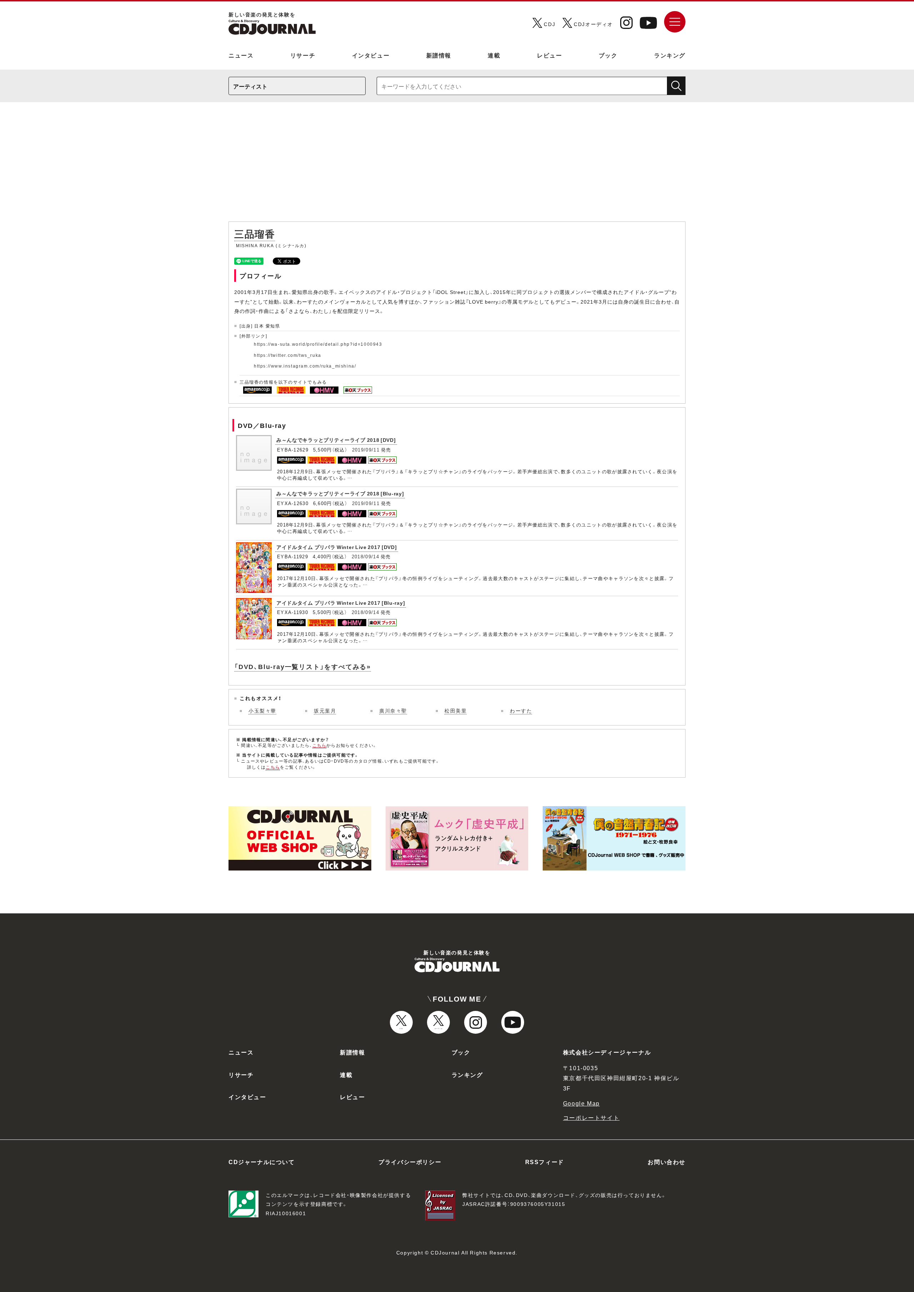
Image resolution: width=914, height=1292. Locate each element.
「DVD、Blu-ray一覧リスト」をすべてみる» (302, 666)
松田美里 (456, 710)
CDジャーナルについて (261, 1161)
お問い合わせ (667, 1161)
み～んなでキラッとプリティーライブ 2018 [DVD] (336, 439)
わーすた (521, 710)
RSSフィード (544, 1161)
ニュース (240, 55)
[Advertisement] (457, 165)
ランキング (670, 55)
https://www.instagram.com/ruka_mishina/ (305, 366)
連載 (494, 55)
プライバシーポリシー (409, 1161)
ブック (608, 55)
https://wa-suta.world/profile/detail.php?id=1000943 (318, 344)
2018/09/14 (365, 556)
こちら (319, 745)
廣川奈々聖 (393, 710)
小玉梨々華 (262, 710)
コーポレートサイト (591, 1117)
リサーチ (302, 55)
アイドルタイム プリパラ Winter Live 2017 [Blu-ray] (340, 602)
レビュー (549, 55)
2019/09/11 (366, 449)
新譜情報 (438, 55)
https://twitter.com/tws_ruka (287, 355)
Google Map (581, 1103)
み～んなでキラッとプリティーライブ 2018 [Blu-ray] (340, 493)
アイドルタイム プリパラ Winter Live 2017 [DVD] (336, 546)
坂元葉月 (325, 710)
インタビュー (371, 55)
